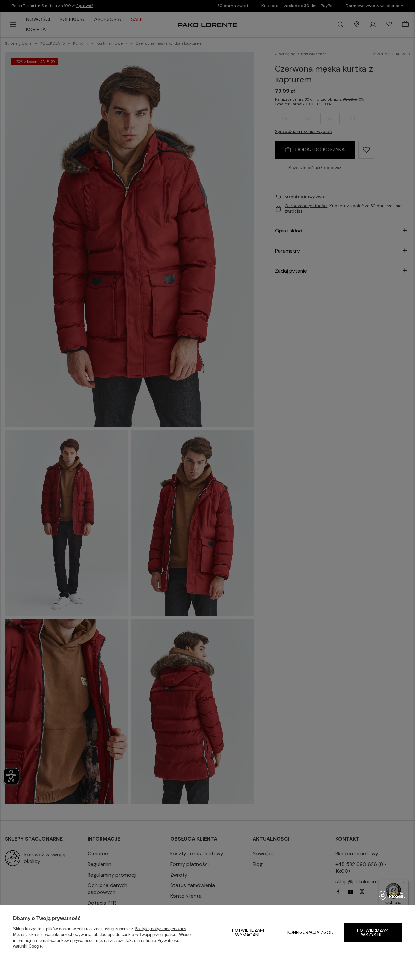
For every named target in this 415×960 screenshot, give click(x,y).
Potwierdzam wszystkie (373, 932)
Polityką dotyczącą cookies (160, 928)
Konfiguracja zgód (310, 932)
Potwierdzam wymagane (248, 932)
